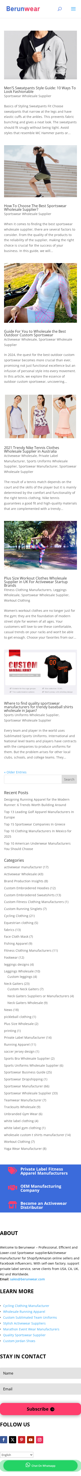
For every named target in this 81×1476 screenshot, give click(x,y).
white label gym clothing (22, 1128)
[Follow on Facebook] (3, 1439)
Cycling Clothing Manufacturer (26, 1306)
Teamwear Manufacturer (23, 1100)
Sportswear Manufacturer (38, 466)
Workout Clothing (17, 600)
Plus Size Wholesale (19, 1024)
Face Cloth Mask (16, 936)
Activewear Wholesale (20, 339)
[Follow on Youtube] (30, 1439)
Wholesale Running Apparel (24, 1311)
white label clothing (19, 1121)
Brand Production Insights (23, 881)
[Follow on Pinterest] (21, 1439)
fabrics (9, 930)
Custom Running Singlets (23, 909)
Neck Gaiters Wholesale (25, 1003)
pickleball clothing (18, 1017)
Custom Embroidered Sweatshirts (29, 895)
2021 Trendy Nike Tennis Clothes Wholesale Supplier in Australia (31, 449)
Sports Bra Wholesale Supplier (27, 1058)
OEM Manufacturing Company (40, 1188)
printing (10, 1031)
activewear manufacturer (23, 867)
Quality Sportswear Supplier (24, 1335)
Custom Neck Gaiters (23, 989)
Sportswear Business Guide (24, 1072)
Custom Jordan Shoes (19, 1341)
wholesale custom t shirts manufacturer (34, 1135)
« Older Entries (15, 772)
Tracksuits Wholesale (20, 1107)
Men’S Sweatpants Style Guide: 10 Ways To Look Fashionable (40, 89)
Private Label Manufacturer (24, 1037)
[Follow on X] (12, 1439)
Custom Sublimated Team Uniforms (30, 1317)
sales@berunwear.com (27, 1279)
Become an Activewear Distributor (43, 1205)
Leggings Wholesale (19, 971)
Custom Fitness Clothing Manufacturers (34, 902)
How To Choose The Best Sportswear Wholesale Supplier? (35, 207)
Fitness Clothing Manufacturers (28, 590)
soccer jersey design (19, 1051)
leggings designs (16, 964)
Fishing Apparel (16, 943)
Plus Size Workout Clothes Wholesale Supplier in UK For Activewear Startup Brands (36, 582)
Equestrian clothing (19, 923)
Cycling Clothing (16, 916)
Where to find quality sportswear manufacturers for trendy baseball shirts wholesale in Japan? (38, 707)
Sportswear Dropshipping (23, 1079)
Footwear (11, 957)
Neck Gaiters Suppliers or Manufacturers (38, 996)
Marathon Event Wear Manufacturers (31, 1329)
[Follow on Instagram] (39, 1439)
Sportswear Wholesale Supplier (27, 96)
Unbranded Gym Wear (21, 1114)
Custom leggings (19, 976)
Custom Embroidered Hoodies (26, 888)
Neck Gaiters (13, 983)
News (8, 1010)
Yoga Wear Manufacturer (23, 1148)
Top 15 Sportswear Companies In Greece (34, 824)
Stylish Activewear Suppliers (24, 1323)
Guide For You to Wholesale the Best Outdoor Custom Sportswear (35, 333)
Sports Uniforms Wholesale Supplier (31, 715)
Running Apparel (17, 1044)
